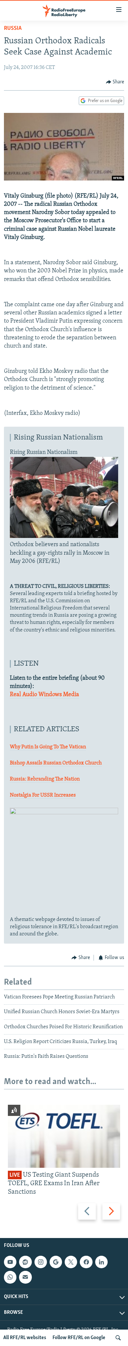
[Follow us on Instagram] (40, 1262)
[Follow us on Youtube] (10, 1262)
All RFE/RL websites (24, 1337)
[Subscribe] (25, 1277)
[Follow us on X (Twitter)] (71, 1262)
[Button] (115, 82)
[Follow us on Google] (56, 1262)
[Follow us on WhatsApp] (10, 1277)
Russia (13, 29)
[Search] (118, 1338)
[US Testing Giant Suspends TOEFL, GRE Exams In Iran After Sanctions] (64, 1136)
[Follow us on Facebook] (86, 1262)
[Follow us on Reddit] (25, 1262)
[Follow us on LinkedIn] (101, 1262)
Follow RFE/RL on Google (79, 1337)
